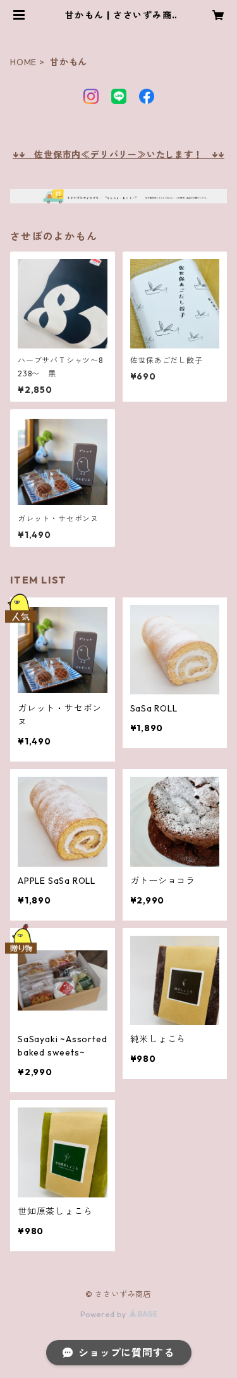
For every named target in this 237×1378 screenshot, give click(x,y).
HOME (23, 62)
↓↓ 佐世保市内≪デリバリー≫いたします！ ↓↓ (118, 154)
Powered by (104, 1314)
